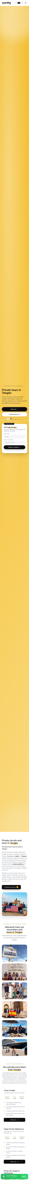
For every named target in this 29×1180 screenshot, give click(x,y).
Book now (13, 409)
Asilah (17, 856)
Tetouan (24, 856)
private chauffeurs (18, 864)
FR (16, 2)
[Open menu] (25, 2)
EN (19, 2)
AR (21, 2)
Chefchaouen (10, 856)
